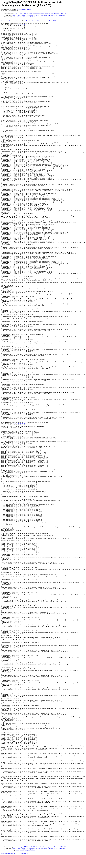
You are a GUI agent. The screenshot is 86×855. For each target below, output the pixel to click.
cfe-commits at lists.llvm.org (23, 9)
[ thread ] (22, 16)
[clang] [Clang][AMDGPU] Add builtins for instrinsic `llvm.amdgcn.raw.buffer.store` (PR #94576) (40, 13)
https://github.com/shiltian (10, 20)
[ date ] (17, 16)
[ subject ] (27, 16)
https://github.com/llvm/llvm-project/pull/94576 (40, 20)
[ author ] (32, 16)
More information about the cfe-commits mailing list (14, 853)
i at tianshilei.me (19, 24)
